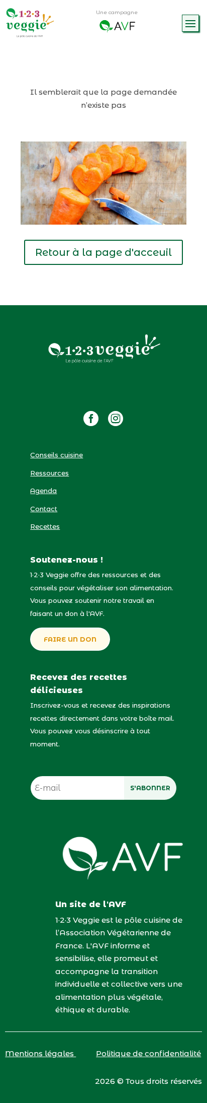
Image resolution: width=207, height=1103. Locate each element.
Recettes (45, 526)
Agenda (43, 491)
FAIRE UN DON (70, 639)
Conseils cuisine (56, 455)
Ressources (49, 473)
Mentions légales (40, 1053)
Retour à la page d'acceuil (103, 252)
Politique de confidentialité (148, 1053)
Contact (43, 509)
